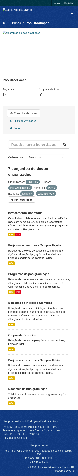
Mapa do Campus (16, 437)
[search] (65, 144)
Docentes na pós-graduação (27, 389)
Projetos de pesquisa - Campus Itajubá (34, 245)
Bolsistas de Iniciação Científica (30, 303)
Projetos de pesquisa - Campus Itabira (34, 360)
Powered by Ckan (65, 470)
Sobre (16, 128)
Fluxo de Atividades (24, 121)
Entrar (56, 3)
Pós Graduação (38, 23)
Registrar (68, 3)
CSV (11, 234)
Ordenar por (15, 157)
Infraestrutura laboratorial (25, 213)
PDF (18, 234)
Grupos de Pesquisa (22, 335)
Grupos (15, 22)
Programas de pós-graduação (28, 274)
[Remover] (37, 182)
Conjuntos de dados (25, 113)
